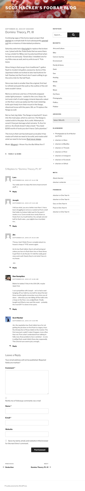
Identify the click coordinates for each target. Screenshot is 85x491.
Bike (54, 53)
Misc (54, 86)
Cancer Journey (58, 57)
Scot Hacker (18, 318)
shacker (30, 29)
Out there (56, 94)
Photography (57, 98)
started (8, 41)
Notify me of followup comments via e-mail (23, 401)
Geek (55, 69)
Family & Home (14, 154)
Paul (54, 208)
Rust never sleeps (34, 139)
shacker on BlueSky (62, 144)
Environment (57, 61)
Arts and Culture (58, 48)
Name (8, 406)
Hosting (55, 77)
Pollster (55, 106)
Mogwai (14, 144)
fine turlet (26, 49)
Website (9, 429)
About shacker (58, 178)
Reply (15, 192)
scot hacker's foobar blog (40, 7)
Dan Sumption (19, 276)
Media (55, 82)
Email (8, 418)
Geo (54, 73)
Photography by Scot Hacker (65, 134)
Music (55, 90)
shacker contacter (59, 182)
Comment (10, 368)
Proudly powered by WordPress (16, 486)
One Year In (65, 195)
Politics (55, 102)
